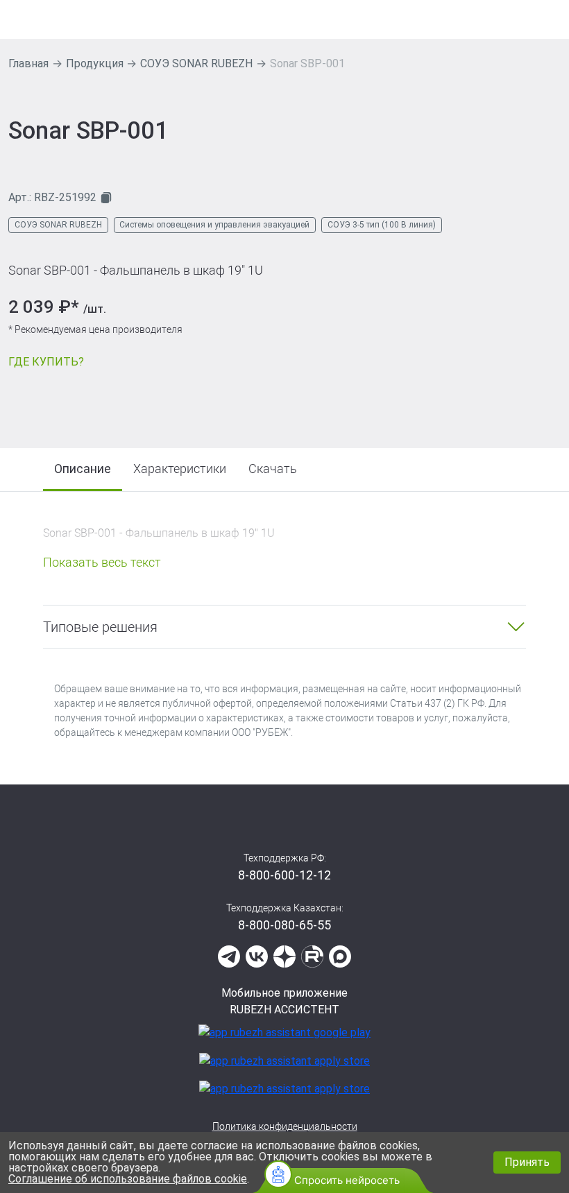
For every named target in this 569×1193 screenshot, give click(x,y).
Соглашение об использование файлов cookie (127, 1178)
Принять (527, 1162)
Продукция (95, 63)
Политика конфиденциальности (284, 1126)
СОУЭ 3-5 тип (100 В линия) (382, 225)
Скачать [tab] (272, 468)
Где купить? (46, 361)
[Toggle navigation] (552, 19)
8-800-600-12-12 (284, 875)
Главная (28, 63)
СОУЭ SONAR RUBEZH (196, 63)
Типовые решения (100, 627)
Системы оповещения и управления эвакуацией (214, 225)
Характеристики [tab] (179, 468)
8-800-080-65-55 (284, 925)
